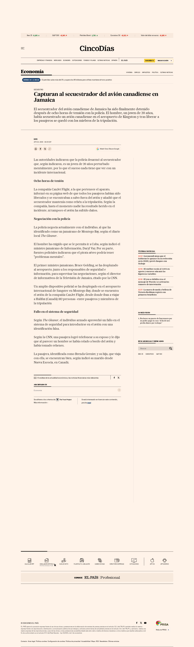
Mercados (57, 60)
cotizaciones (134, 564)
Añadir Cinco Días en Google (109, 149)
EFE (36, 139)
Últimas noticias (104, 60)
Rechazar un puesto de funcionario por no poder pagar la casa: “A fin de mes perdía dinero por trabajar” (156, 320)
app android (164, 564)
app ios (152, 564)
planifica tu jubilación (82, 564)
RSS (97, 641)
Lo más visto (144, 313)
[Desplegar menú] (23, 48)
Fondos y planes (90, 60)
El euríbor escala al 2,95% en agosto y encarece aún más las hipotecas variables (154, 271)
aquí (89, 402)
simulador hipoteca (47, 564)
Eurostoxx (150, 354)
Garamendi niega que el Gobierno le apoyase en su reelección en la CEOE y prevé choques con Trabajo (155, 260)
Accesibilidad (86, 641)
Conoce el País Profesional (97, 577)
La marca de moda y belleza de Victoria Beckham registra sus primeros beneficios (155, 292)
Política (155, 72)
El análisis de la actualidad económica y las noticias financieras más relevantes (67, 378)
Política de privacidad (73, 641)
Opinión (114, 60)
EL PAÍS (123, 59)
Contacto (24, 641)
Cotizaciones (77, 60)
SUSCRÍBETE (149, 61)
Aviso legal (31, 641)
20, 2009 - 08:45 (42, 142)
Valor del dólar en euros (149, 35)
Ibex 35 (29, 35)
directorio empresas (117, 564)
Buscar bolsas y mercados (151, 341)
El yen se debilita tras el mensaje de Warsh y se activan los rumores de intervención (153, 281)
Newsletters (103, 641)
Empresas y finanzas (44, 60)
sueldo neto (63, 564)
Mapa (93, 641)
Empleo (137, 72)
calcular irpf (29, 564)
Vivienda (129, 72)
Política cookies (41, 641)
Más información (40, 402)
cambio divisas (100, 564)
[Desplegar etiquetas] (119, 390)
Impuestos (146, 72)
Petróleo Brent (85, 35)
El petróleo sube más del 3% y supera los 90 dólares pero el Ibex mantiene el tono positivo (77, 80)
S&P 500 (55, 35)
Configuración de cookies (56, 641)
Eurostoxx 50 (115, 35)
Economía (66, 60)
